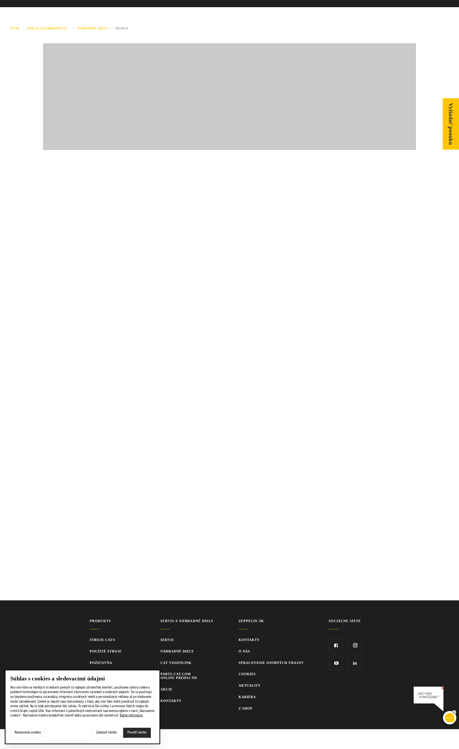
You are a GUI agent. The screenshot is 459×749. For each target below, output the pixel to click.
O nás (308, 4)
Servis (57, 226)
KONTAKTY (450, 4)
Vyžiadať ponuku (451, 124)
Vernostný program (62, 182)
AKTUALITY (324, 4)
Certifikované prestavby (79, 315)
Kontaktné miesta (71, 359)
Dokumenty (63, 256)
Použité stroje (106, 651)
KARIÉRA (370, 4)
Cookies (247, 674)
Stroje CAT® (102, 640)
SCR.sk (331, 738)
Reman (122, 28)
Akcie (166, 689)
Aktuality (250, 685)
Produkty (100, 621)
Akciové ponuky (68, 345)
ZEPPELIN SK (251, 621)
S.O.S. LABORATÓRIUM (72, 300)
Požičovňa (101, 663)
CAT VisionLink (67, 285)
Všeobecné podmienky (75, 419)
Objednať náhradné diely (73, 211)
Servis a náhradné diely (48, 28)
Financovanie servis (73, 330)
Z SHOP (390, 4)
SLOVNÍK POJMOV (348, 4)
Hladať (430, 4)
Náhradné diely (92, 28)
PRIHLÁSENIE (414, 4)
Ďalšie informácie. (131, 715)
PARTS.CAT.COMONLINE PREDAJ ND (69, 271)
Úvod (14, 28)
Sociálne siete (345, 621)
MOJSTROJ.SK (64, 196)
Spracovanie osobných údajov (271, 663)
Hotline (59, 374)
